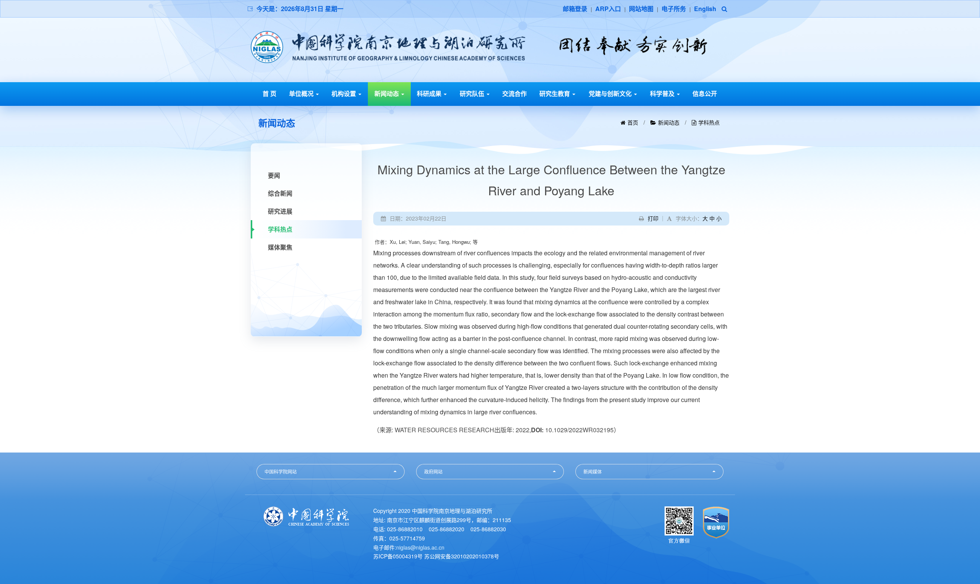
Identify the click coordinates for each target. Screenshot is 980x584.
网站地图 (641, 8)
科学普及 (663, 93)
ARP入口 (608, 8)
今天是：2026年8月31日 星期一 (299, 8)
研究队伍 (473, 93)
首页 (632, 122)
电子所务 (674, 8)
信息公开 (705, 93)
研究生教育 (555, 93)
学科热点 (709, 122)
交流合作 (514, 93)
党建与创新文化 (611, 93)
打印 (653, 218)
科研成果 (430, 93)
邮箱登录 (575, 8)
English (705, 8)
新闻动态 (387, 93)
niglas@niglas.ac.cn (420, 547)
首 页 (269, 93)
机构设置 (345, 93)
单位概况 (302, 93)
